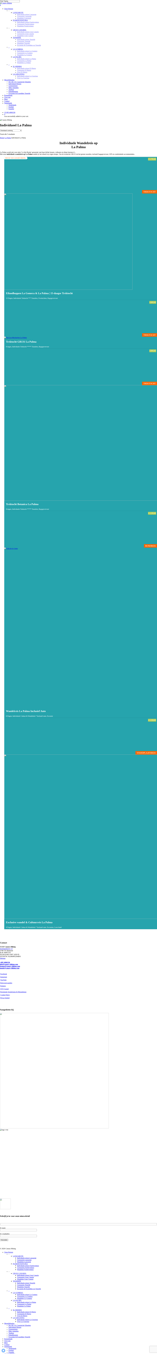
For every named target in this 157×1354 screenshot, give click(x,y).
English (11, 1350)
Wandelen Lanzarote (24, 1262)
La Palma (8, 138)
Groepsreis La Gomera (24, 1296)
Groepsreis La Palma (24, 1304)
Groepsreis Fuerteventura (25, 1268)
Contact (7, 1345)
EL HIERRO (17, 1310)
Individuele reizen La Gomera (27, 1294)
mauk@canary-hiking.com (9, 968)
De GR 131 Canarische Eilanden (20, 1325)
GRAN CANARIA (19, 1273)
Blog (6, 1343)
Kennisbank (8, 1339)
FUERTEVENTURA (20, 1264)
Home (2, 138)
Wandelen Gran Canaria (25, 1279)
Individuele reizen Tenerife (26, 1283)
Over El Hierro (22, 1316)
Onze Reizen (8, 1252)
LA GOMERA (18, 1293)
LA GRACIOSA (18, 1318)
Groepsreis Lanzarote (24, 1260)
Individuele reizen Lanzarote (26, 1258)
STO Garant (4, 989)
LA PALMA (17, 1300)
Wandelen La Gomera (24, 1298)
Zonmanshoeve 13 (6, 949)
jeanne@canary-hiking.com (10, 966)
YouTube (3, 980)
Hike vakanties (14, 1331)
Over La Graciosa (23, 1321)
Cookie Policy (5, 995)
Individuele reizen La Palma (26, 1302)
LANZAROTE (18, 1256)
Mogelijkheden (9, 1323)
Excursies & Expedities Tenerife (19, 1337)
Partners (3, 986)
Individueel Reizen (15, 1327)
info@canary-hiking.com (9, 964)
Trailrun (11, 1333)
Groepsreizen (13, 1329)
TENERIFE (17, 1281)
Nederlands (8, 1346)
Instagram (3, 977)
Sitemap (2, 958)
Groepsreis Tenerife (23, 1285)
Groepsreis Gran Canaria (25, 1277)
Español (11, 1352)
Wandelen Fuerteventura (25, 1269)
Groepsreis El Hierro (24, 1314)
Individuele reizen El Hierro (26, 1312)
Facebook (3, 974)
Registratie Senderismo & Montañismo (13, 992)
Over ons (7, 1341)
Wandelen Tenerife (23, 1287)
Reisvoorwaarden (6, 983)
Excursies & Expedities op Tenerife (29, 1289)
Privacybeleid (5, 998)
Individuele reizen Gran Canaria (28, 1275)
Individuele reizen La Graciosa (27, 1320)
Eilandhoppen (13, 1335)
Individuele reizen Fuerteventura (28, 1266)
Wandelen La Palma (24, 1306)
